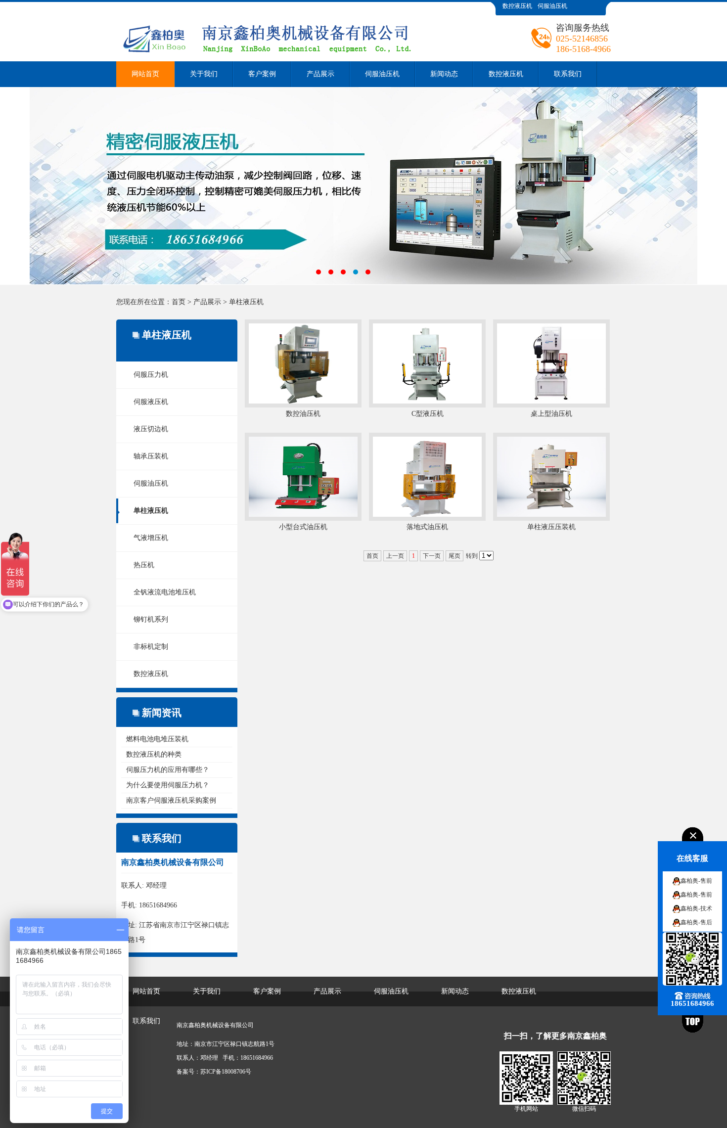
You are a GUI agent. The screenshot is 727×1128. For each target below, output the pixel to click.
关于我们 (204, 74)
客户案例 (262, 74)
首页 (178, 302)
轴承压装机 (151, 456)
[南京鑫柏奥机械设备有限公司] (301, 9)
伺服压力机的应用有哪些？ (167, 769)
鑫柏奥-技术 (696, 908)
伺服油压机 (552, 5)
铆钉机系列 (151, 619)
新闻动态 (444, 74)
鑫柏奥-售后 (696, 922)
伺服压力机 (151, 374)
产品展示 (320, 74)
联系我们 (568, 74)
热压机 (144, 565)
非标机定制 (151, 646)
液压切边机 (151, 429)
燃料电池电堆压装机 (157, 739)
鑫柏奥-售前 (696, 880)
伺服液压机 (151, 402)
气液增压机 (151, 537)
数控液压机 (517, 5)
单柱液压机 (246, 302)
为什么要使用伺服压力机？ (167, 785)
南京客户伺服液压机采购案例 (171, 800)
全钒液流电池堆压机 (165, 592)
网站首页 (145, 74)
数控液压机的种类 (154, 754)
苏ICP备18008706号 (225, 1071)
